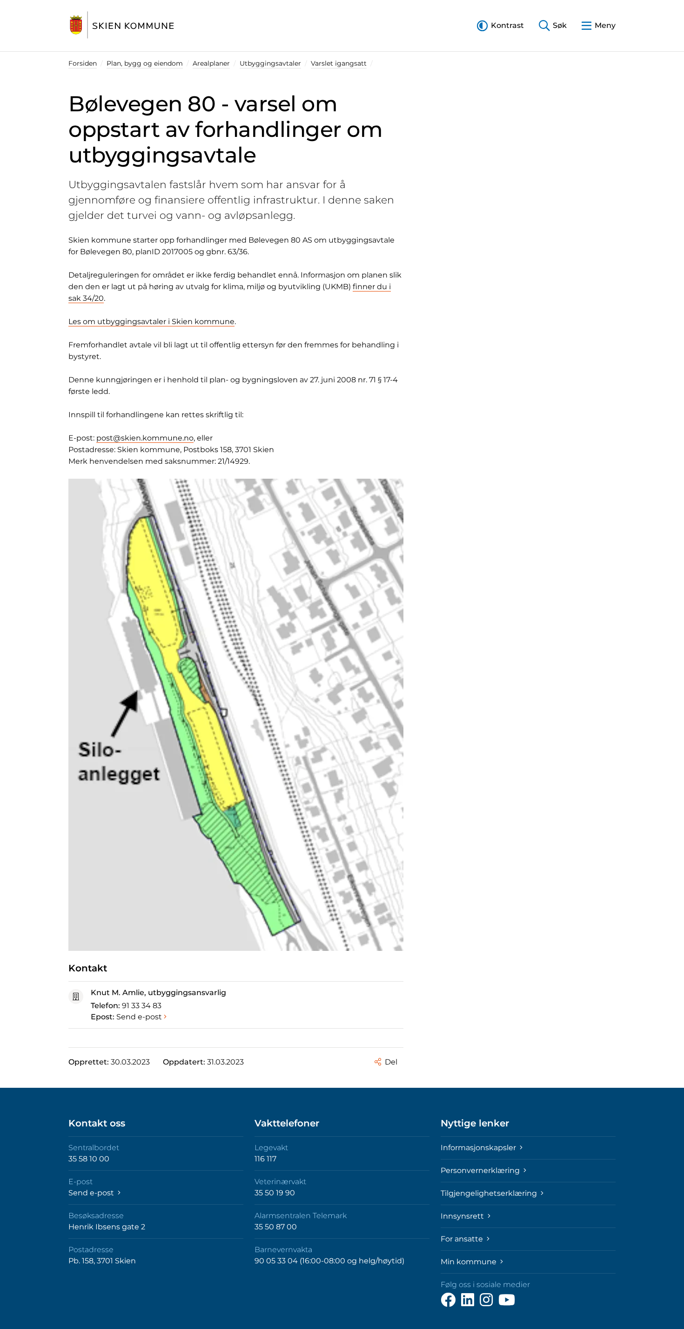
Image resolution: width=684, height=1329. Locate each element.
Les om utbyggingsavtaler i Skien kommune (151, 321)
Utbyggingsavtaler (270, 63)
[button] (500, 25)
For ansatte (463, 1238)
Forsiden (82, 63)
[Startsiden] (121, 25)
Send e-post (139, 1016)
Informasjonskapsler (479, 1147)
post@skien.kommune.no (145, 438)
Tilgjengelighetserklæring (490, 1193)
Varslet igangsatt (339, 63)
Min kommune (469, 1261)
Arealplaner (211, 63)
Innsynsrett (463, 1216)
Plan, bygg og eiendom (145, 63)
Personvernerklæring (481, 1170)
